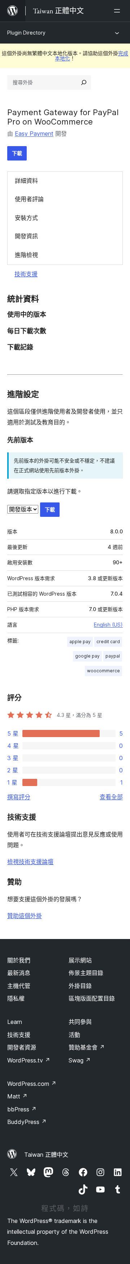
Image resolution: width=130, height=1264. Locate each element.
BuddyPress (27, 1121)
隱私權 (16, 998)
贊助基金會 (87, 1047)
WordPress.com (31, 1083)
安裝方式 (26, 217)
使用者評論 (29, 199)
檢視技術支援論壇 (30, 861)
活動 (74, 1034)
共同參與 (80, 1021)
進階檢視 (26, 254)
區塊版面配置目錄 (92, 998)
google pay (87, 656)
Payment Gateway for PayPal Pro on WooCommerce (63, 117)
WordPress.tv (28, 1060)
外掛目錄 (80, 985)
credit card (108, 641)
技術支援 (26, 273)
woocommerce (103, 670)
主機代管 (18, 985)
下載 (17, 153)
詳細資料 (26, 180)
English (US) (108, 625)
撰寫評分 (18, 796)
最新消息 (18, 972)
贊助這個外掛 (24, 915)
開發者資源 (21, 1047)
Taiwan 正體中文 (46, 1154)
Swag (80, 1060)
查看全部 (111, 796)
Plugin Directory (26, 33)
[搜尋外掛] (84, 82)
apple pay (80, 641)
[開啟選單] (118, 11)
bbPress (21, 1109)
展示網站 (80, 960)
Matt (17, 1096)
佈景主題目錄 (86, 972)
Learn (14, 1021)
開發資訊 (26, 236)
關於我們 (18, 960)
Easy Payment (34, 133)
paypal (112, 656)
